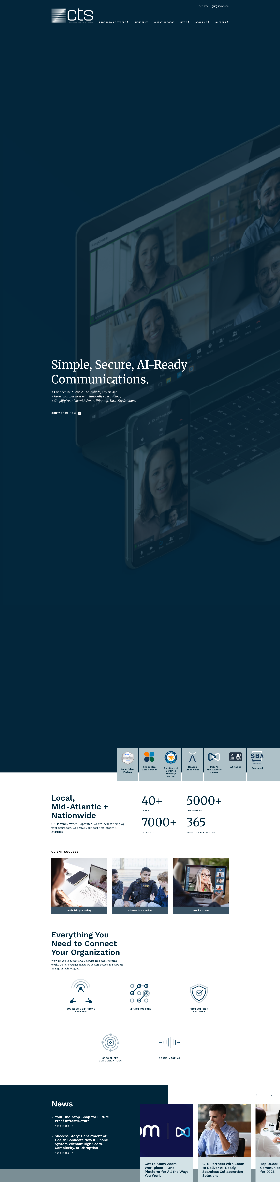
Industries (141, 22)
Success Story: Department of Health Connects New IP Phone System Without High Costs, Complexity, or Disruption (81, 1142)
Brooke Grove (188, 865)
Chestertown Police (133, 865)
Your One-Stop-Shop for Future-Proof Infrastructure (83, 1119)
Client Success (164, 22)
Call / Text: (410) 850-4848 (214, 6)
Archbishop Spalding (73, 865)
